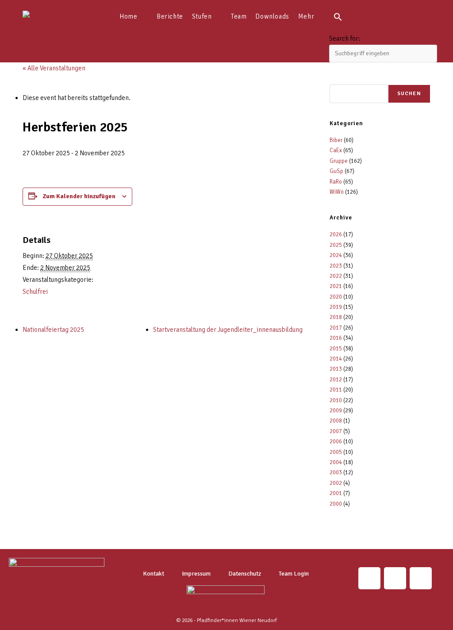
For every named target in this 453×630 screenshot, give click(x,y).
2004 (336, 462)
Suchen (409, 93)
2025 (336, 245)
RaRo (336, 181)
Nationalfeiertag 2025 (53, 330)
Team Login (294, 573)
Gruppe (339, 161)
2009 (336, 410)
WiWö (337, 192)
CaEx (336, 150)
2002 (336, 483)
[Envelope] (395, 578)
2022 (336, 276)
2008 (336, 420)
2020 (336, 296)
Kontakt (153, 573)
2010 (336, 400)
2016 (336, 338)
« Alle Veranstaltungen (54, 68)
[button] (383, 16)
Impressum (196, 573)
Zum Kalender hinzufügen (78, 196)
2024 (336, 255)
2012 (336, 379)
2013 (336, 369)
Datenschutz (244, 573)
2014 (336, 358)
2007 (336, 431)
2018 (336, 317)
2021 (336, 286)
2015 (336, 348)
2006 (336, 441)
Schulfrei (35, 292)
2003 (336, 472)
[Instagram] (369, 578)
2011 (336, 389)
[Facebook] (421, 578)
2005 (336, 452)
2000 (336, 503)
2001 (336, 493)
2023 (336, 265)
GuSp (336, 171)
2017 (336, 327)
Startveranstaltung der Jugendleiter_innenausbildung (228, 330)
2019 (336, 307)
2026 (336, 234)
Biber (336, 140)
